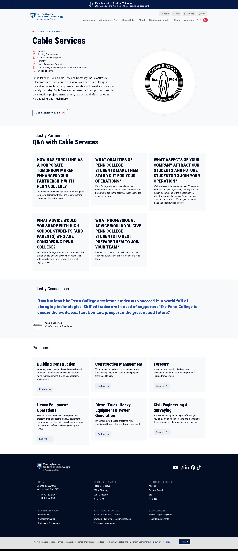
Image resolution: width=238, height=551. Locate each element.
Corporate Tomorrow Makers (49, 31)
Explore (43, 389)
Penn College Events (159, 519)
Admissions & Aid (108, 20)
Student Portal (156, 490)
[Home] (46, 16)
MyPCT (152, 486)
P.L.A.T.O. (153, 499)
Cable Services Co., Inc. (48, 112)
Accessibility (44, 514)
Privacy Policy (164, 542)
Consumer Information (104, 523)
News (177, 20)
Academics (89, 20)
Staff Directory (101, 494)
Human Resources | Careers (107, 514)
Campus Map (100, 499)
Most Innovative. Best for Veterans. (113, 3)
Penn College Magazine (160, 514)
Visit (177, 14)
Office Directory (101, 490)
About (142, 20)
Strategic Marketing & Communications (112, 519)
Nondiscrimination (46, 519)
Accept (185, 542)
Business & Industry (159, 20)
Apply (166, 14)
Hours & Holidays (102, 486)
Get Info (190, 14)
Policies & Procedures (49, 523)
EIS (150, 494)
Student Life (128, 20)
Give (203, 14)
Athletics (189, 20)
